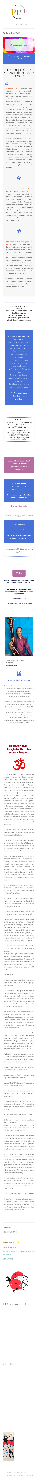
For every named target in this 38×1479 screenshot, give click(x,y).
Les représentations (9, 1247)
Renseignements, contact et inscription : (15, 661)
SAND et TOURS (8, 1259)
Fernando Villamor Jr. (26, 1475)
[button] (19, 465)
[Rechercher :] (13, 1227)
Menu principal (20, 24)
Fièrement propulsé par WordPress (19, 1472)
